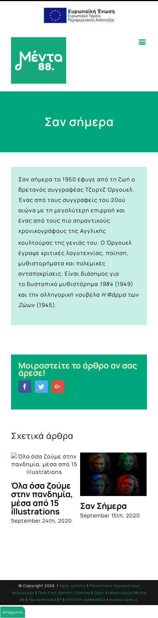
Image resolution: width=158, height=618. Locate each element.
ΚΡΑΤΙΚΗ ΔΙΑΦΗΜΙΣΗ (86, 599)
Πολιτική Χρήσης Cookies (64, 592)
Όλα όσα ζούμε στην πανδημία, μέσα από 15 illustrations (42, 498)
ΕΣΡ (58, 599)
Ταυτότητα (39, 599)
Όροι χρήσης (73, 585)
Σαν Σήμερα (103, 505)
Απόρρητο (13, 612)
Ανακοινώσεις (123, 599)
